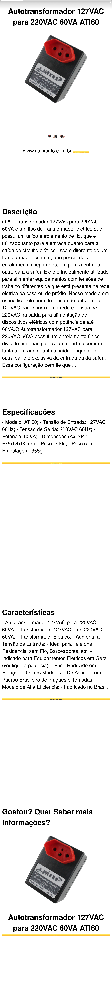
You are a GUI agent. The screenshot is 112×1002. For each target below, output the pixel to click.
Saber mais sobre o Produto (80, 152)
